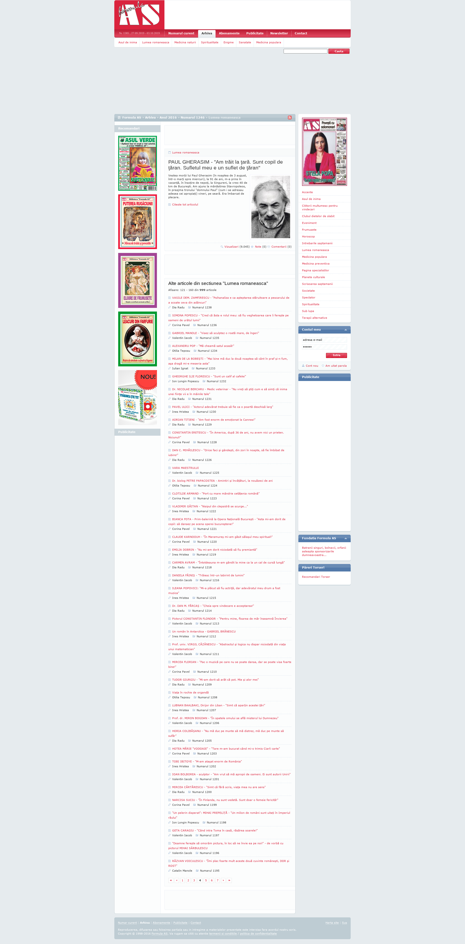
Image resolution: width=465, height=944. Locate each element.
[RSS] (290, 117)
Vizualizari (237, 246)
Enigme (229, 42)
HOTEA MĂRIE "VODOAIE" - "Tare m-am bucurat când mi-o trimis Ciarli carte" (226, 748)
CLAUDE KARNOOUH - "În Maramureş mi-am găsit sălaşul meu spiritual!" (222, 536)
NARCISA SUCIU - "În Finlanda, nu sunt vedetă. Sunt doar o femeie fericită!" (225, 799)
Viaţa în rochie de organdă (190, 692)
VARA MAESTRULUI (185, 467)
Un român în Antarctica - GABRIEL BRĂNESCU (204, 631)
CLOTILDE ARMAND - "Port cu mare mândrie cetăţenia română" (216, 493)
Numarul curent (181, 33)
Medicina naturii (185, 42)
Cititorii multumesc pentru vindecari (320, 207)
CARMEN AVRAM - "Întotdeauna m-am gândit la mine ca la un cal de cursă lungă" (228, 562)
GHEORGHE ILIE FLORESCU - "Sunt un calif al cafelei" (209, 376)
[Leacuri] (137, 223)
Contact (301, 33)
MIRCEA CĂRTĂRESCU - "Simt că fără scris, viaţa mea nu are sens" (219, 787)
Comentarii (281, 246)
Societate (308, 290)
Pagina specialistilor (315, 270)
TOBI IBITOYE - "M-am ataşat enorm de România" (207, 761)
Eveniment (309, 222)
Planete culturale (313, 277)
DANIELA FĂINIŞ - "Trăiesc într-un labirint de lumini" (208, 575)
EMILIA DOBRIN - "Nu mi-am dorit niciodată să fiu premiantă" (214, 549)
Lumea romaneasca (155, 42)
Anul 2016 (168, 117)
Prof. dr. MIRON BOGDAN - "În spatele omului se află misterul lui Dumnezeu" (225, 718)
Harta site (332, 922)
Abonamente (229, 33)
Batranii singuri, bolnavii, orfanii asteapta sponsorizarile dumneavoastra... (324, 551)
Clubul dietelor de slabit (318, 216)
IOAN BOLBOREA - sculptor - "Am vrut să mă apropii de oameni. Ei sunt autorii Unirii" (231, 774)
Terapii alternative (314, 317)
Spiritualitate (209, 42)
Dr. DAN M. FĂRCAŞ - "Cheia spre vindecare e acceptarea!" (213, 605)
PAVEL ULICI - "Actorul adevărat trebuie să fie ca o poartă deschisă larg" (222, 406)
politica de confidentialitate (258, 933)
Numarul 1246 (193, 117)
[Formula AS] (139, 14)
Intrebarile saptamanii (317, 243)
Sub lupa (308, 310)
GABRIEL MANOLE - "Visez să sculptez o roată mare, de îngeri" (215, 333)
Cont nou (312, 365)
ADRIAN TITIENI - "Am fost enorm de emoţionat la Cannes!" (214, 419)
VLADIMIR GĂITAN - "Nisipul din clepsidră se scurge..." (210, 506)
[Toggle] (346, 329)
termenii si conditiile (223, 933)
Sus (344, 922)
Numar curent (127, 922)
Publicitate (255, 33)
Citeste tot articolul (185, 204)
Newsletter (279, 33)
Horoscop (308, 236)
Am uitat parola (336, 365)
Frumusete (309, 229)
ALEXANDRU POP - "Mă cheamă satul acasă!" (203, 345)
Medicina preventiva (316, 263)
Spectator (308, 297)
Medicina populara (268, 42)
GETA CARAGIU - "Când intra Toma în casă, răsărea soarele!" (215, 830)
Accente (307, 192)
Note (260, 246)
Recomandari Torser (316, 576)
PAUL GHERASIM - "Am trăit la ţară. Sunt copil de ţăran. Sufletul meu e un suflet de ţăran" (225, 164)
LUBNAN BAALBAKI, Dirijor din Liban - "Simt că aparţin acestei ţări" (218, 705)
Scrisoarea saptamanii (317, 283)
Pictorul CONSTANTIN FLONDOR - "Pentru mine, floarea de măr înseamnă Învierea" (229, 618)
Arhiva (207, 33)
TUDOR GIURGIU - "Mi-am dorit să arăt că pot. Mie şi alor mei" (215, 679)
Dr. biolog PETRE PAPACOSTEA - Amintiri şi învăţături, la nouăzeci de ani (222, 480)
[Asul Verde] (137, 165)
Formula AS (131, 117)
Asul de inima (127, 42)
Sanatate (245, 42)
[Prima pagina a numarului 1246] (324, 152)
